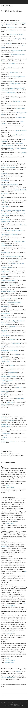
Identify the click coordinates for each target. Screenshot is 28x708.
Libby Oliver (4, 330)
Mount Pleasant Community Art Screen (17, 702)
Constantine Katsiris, (6, 245)
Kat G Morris (4, 317)
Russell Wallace (5, 395)
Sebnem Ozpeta (10, 487)
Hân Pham (4, 347)
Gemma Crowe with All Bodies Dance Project (13, 210)
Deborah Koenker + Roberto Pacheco (11, 256)
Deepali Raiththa (5, 361)
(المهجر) (20, 108)
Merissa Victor (5, 391)
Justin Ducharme (10, 605)
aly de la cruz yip (5, 219)
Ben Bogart (4, 417)
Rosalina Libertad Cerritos (8, 291)
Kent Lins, (3, 295)
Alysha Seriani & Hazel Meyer (9, 376)
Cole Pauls (4, 332)
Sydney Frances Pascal (7, 350)
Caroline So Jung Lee (6, 267)
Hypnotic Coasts (16, 343)
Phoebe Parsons (5, 335)
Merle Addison (5, 164)
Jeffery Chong (4, 193)
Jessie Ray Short (8, 677)
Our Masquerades (20, 117)
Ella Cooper (4, 201)
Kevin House (4, 543)
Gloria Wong (4, 404)
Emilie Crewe (4, 202)
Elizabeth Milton (5, 306)
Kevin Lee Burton (5, 424)
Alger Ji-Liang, (9, 234)
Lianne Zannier (10, 523)
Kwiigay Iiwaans (5, 426)
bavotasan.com (20, 705)
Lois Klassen (4, 249)
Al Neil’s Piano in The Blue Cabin (16, 263)
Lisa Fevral (4, 228)
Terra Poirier (4, 358)
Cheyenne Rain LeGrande (8, 280)
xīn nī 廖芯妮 (12, 63)
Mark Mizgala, (5, 310)
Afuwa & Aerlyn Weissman (8, 167)
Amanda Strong (5, 430)
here (7, 485)
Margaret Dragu (5, 221)
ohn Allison (4, 173)
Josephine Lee (5, 271)
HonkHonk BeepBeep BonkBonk (16, 77)
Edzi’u (2, 197)
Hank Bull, (4, 188)
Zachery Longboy (9, 662)
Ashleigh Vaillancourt (6, 380)
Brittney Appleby (5, 177)
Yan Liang (3, 287)
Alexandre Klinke (5, 252)
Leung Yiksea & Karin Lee (8, 441)
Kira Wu (3, 406)
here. (25, 571)
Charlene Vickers (5, 433)
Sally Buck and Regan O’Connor (9, 184)
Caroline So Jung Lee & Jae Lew (9, 299)
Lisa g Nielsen (5, 324)
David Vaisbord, (5, 383)
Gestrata (12, 81)
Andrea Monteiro (5, 313)
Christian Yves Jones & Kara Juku (10, 260)
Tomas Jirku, (4, 238)
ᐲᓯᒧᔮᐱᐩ (20, 39)
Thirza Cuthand (5, 454)
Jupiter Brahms (5, 180)
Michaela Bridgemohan (7, 420)
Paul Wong (4, 437)
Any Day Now (12, 326)
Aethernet (18, 671)
